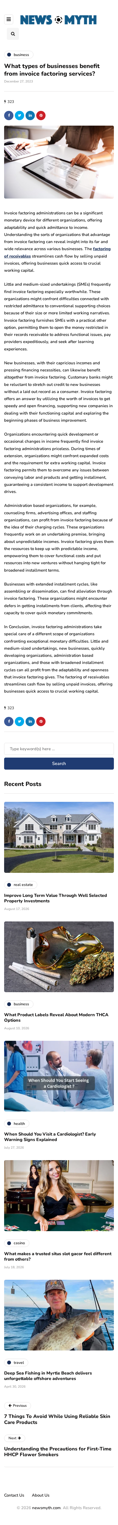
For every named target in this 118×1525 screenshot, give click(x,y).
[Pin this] (41, 115)
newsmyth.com (46, 1508)
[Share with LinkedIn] (30, 115)
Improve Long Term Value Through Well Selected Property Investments (55, 898)
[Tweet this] (19, 115)
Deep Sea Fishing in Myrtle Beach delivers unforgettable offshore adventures (48, 1376)
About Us (40, 1495)
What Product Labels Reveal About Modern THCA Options (56, 1017)
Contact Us (14, 1495)
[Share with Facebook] (8, 115)
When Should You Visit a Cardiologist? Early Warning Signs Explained (50, 1137)
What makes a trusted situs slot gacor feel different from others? (57, 1256)
